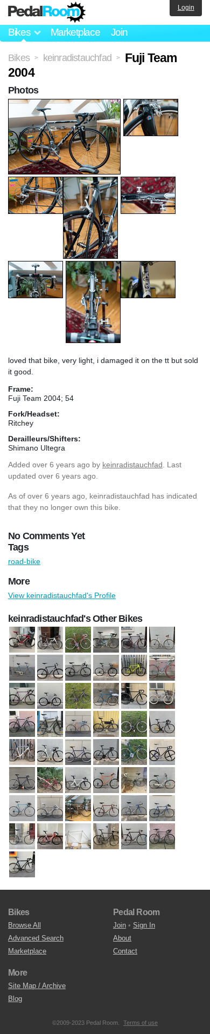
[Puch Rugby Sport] (134, 640)
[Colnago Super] (106, 640)
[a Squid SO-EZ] (50, 668)
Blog (15, 999)
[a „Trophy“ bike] (106, 668)
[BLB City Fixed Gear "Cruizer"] (106, 696)
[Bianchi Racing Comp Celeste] (162, 668)
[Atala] (78, 668)
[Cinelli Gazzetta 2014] (106, 724)
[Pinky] (50, 780)
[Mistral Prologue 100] (134, 752)
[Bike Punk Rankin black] (78, 696)
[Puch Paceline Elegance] (78, 808)
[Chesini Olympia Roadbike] (78, 724)
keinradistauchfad (132, 464)
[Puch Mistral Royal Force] (50, 808)
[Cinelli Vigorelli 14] (162, 724)
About (122, 938)
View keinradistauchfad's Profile (62, 595)
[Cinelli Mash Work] (134, 724)
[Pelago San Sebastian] (22, 780)
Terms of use (140, 1022)
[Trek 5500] (22, 865)
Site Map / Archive (37, 986)
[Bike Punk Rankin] (50, 696)
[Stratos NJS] (78, 836)
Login (186, 7)
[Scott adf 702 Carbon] (162, 808)
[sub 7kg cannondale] (106, 836)
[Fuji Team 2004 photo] (65, 104)
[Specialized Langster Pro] (50, 836)
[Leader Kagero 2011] (106, 752)
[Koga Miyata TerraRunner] (78, 752)
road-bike (24, 561)
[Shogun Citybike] (22, 836)
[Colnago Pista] (78, 640)
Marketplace (75, 32)
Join (119, 32)
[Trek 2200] (134, 836)
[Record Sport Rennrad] (106, 808)
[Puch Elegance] (162, 780)
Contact (125, 951)
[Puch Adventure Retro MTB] (106, 780)
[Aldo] (22, 668)
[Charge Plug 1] (22, 724)
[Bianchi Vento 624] (22, 696)
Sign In (144, 925)
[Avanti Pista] (134, 668)
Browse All (24, 925)
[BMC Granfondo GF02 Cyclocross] (50, 640)
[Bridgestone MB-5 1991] (162, 696)
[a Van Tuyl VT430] (22, 640)
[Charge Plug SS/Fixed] (50, 724)
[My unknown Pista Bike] (162, 752)
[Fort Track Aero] (50, 752)
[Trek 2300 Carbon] (162, 836)
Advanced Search (36, 938)
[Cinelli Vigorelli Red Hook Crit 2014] (22, 752)
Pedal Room (47, 12)
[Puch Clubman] (134, 780)
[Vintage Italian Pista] (162, 640)
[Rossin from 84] (134, 808)
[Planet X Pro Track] (78, 780)
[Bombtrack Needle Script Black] (134, 696)
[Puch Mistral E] (22, 808)
